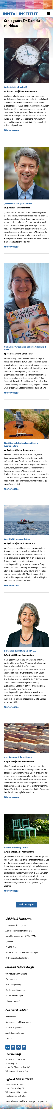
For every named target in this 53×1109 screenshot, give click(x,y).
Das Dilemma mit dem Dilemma (18, 757)
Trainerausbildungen (14, 995)
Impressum (42, 1101)
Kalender (9, 942)
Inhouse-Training (12, 1001)
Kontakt (8, 1038)
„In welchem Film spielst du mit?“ (18, 203)
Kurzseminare (11, 979)
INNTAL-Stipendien (13, 1027)
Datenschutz (10, 1101)
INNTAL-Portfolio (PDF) (15, 925)
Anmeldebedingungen (26, 1101)
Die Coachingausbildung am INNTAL (20, 651)
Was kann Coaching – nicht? (16, 848)
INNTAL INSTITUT (20, 13)
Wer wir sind (10, 1017)
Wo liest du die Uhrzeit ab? (15, 87)
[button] (26, 904)
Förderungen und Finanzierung (18, 1022)
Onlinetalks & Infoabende (16, 974)
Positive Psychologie (13, 985)
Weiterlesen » (11, 130)
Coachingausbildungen (15, 990)
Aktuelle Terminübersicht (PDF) (18, 931)
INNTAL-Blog (11, 947)
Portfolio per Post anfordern (17, 958)
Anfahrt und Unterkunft (15, 1033)
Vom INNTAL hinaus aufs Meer (17, 539)
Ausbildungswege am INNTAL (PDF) (20, 936)
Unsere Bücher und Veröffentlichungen (21, 952)
